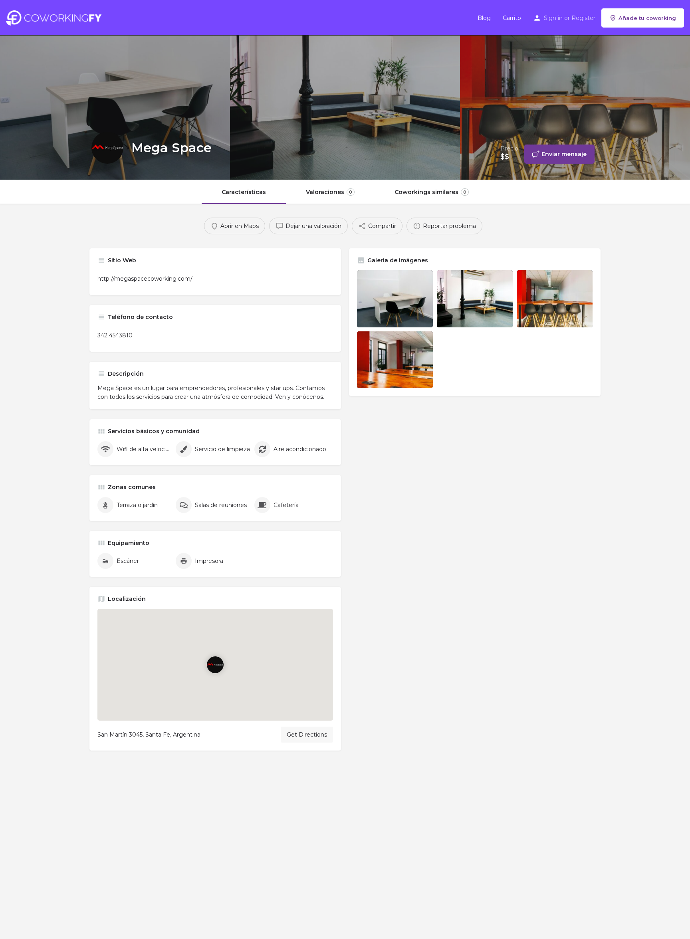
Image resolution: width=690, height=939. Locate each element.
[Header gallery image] (115, 90)
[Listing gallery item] (395, 298)
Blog (484, 18)
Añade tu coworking (647, 18)
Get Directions (307, 734)
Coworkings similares (430, 192)
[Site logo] (55, 17)
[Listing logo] (107, 148)
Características (244, 192)
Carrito (512, 18)
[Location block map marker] (215, 664)
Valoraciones (329, 192)
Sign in (553, 18)
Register (583, 18)
